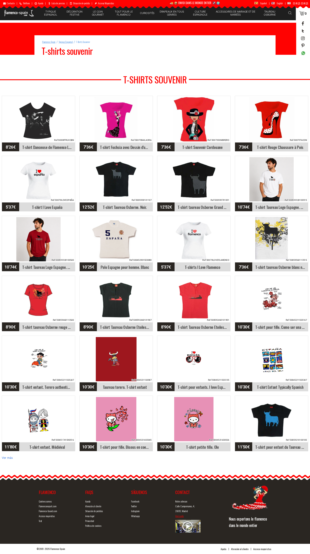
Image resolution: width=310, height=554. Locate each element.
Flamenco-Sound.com (48, 511)
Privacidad (89, 521)
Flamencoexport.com (47, 506)
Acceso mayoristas (47, 516)
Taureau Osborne (270, 13)
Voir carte (179, 516)
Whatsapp (135, 516)
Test (40, 521)
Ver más (7, 457)
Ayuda (87, 501)
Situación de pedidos (94, 511)
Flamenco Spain (48, 42)
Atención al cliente (93, 506)
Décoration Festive (75, 13)
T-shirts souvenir (83, 42)
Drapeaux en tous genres (172, 13)
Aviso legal (89, 516)
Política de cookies (93, 526)
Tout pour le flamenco (124, 13)
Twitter (134, 506)
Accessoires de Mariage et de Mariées (235, 13)
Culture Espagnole (200, 13)
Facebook (135, 501)
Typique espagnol (50, 13)
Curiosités (147, 12)
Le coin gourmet (98, 13)
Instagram (135, 511)
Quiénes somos (45, 501)
